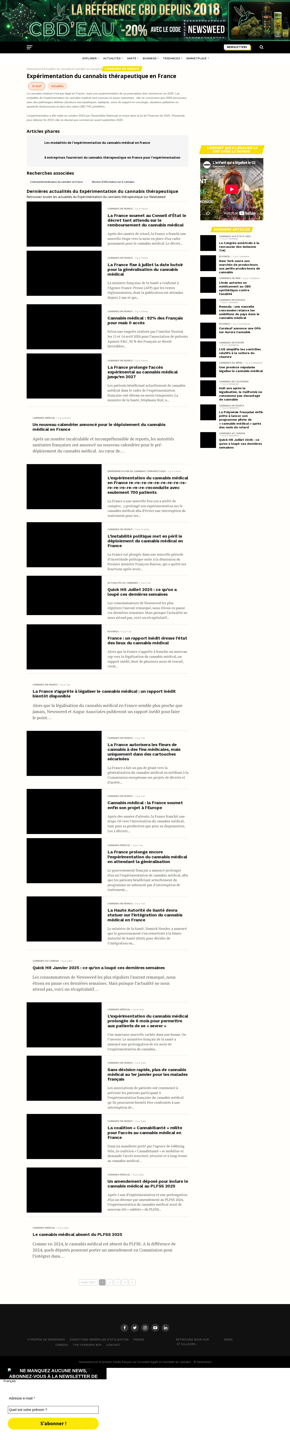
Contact (113, 1344)
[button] (145, 1381)
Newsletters (237, 47)
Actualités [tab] (57, 86)
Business (149, 58)
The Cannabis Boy (87, 1344)
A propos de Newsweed (46, 1339)
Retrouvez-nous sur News (204, 1339)
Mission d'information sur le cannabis (113, 182)
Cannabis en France (122, 69)
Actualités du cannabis (57, 69)
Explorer (89, 58)
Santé (131, 58)
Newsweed (34, 69)
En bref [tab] (36, 86)
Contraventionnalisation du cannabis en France (56, 182)
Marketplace (196, 58)
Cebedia (61, 1344)
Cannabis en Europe (87, 69)
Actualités (112, 58)
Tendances (171, 58)
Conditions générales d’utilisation (99, 1339)
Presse (138, 1339)
